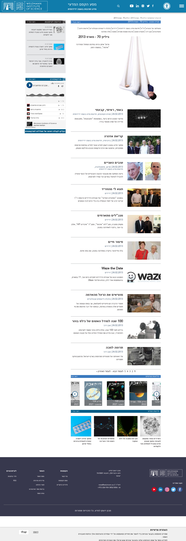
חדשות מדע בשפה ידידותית (129, 28)
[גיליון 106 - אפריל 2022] (136, 393)
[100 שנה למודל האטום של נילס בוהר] (144, 338)
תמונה (114, 32)
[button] (118, 6)
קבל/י (24, 532)
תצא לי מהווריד (112, 189)
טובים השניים (113, 162)
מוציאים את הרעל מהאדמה (104, 295)
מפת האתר (40, 476)
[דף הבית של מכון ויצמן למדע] (25, 6)
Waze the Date (112, 268)
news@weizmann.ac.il (107, 485)
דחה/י (35, 532)
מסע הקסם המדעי (82, 6)
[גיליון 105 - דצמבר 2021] (113, 393)
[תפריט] (181, 6)
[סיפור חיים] (144, 259)
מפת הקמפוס (63, 481)
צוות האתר (40, 493)
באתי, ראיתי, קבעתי (109, 110)
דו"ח (143, 28)
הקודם (156, 394)
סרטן (108, 167)
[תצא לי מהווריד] (144, 206)
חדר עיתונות (12, 476)
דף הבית (158, 18)
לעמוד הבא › (117, 371)
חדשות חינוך (83, 28)
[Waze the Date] (144, 285)
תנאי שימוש (40, 485)
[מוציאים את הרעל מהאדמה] (144, 312)
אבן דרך (149, 32)
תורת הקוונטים (104, 114)
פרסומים (151, 18)
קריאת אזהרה (113, 136)
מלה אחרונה (105, 32)
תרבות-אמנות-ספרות (125, 32)
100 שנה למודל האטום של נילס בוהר (97, 321)
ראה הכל (74, 376)
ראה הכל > (75, 22)
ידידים (114, 28)
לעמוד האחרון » (103, 371)
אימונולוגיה (100, 167)
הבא (75, 394)
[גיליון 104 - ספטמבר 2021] (91, 393)
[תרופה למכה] (144, 365)
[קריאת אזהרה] (144, 153)
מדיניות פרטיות (38, 481)
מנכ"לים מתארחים (110, 215)
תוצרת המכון (139, 32)
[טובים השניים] (144, 180)
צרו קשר (65, 476)
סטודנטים (157, 32)
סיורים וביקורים (62, 485)
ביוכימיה (107, 141)
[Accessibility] (166, 6)
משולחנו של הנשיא (153, 28)
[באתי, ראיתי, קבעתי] (144, 127)
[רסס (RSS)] (64, 22)
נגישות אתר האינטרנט (36, 489)
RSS (14, 481)
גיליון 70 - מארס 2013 (138, 18)
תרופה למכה (114, 347)
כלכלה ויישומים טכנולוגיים (100, 28)
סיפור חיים (115, 242)
